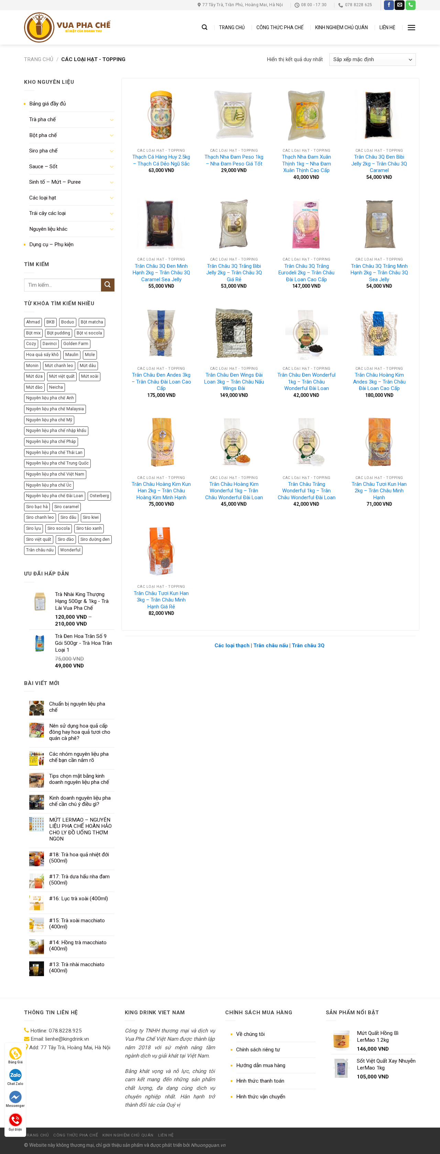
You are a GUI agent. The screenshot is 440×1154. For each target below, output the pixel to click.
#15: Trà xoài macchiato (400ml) (77, 923)
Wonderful (70, 550)
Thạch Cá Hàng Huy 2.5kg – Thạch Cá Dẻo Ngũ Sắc (161, 160)
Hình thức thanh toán (260, 1081)
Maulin (71, 354)
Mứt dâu (88, 365)
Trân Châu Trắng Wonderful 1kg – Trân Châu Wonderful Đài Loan (307, 491)
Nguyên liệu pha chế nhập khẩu (56, 430)
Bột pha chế (43, 135)
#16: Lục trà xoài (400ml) (78, 898)
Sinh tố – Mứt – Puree (55, 182)
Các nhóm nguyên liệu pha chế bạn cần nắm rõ (79, 757)
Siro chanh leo (40, 517)
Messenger (15, 1106)
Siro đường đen (95, 539)
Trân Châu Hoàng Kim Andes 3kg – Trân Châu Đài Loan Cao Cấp (379, 381)
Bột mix (33, 333)
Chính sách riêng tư (258, 1050)
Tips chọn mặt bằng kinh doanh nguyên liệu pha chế (79, 779)
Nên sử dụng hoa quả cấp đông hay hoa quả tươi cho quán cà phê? (79, 732)
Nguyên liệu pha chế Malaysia (55, 409)
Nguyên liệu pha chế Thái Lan (54, 452)
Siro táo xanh (89, 528)
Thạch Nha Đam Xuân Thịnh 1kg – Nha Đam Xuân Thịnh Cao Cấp (306, 163)
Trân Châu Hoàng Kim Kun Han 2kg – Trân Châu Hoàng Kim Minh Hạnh (161, 491)
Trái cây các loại (47, 213)
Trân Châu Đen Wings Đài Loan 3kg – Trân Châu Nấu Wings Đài (234, 381)
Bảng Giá (15, 1062)
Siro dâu (68, 517)
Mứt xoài (89, 376)
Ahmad (33, 322)
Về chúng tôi (250, 1034)
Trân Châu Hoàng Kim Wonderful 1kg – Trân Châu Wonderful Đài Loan (234, 491)
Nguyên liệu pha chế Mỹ (49, 420)
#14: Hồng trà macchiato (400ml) (78, 945)
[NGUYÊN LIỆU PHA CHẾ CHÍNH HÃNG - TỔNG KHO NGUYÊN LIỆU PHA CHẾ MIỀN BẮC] (67, 27)
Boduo (67, 322)
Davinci (50, 343)
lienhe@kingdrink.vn (67, 1039)
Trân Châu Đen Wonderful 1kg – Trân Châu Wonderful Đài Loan (306, 381)
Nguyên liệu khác (48, 229)
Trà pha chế (42, 119)
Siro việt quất (38, 539)
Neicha (56, 387)
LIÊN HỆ (387, 27)
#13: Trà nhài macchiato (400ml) (76, 967)
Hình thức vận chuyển (260, 1097)
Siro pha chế (43, 151)
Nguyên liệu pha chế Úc (49, 485)
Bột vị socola (89, 333)
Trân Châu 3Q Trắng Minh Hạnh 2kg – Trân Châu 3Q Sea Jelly (379, 273)
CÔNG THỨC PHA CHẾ (280, 27)
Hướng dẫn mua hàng (260, 1065)
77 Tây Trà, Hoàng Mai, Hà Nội (74, 1047)
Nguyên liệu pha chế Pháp (51, 441)
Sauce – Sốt (43, 166)
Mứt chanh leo (59, 365)
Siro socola (58, 528)
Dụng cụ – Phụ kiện (51, 244)
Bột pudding (58, 333)
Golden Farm (75, 343)
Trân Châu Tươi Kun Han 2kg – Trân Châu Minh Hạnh (379, 491)
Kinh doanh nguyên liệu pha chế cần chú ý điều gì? (80, 801)
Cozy (31, 343)
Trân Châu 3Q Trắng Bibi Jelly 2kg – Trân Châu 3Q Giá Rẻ (234, 273)
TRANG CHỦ (232, 27)
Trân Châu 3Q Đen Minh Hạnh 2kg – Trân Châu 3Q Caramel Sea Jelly (161, 273)
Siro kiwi (91, 517)
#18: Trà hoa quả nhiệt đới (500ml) (79, 858)
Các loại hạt (42, 198)
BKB (50, 322)
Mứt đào (34, 387)
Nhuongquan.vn (208, 1145)
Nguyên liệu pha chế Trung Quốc (57, 463)
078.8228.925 (65, 1031)
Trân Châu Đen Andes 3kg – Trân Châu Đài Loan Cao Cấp (161, 381)
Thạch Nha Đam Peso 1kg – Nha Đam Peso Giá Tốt (234, 160)
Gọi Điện (15, 1129)
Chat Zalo (15, 1084)
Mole (90, 354)
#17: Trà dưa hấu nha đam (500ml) (79, 879)
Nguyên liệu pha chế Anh (50, 398)
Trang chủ (38, 59)
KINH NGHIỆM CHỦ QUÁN (341, 27)
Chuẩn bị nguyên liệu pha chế (77, 707)
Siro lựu (33, 528)
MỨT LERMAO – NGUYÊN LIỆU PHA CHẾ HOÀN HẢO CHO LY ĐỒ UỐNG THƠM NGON (80, 829)
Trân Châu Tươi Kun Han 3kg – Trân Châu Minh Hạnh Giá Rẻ (161, 600)
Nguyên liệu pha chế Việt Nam (55, 474)
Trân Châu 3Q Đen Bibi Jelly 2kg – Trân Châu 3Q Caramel (379, 163)
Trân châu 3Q (308, 645)
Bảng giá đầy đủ (47, 104)
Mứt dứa (34, 376)
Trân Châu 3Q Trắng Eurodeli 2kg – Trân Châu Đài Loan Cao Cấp (306, 273)
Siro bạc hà (37, 506)
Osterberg (99, 495)
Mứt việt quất (62, 376)
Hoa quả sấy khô (42, 354)
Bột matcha (92, 322)
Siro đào (66, 539)
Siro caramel (66, 506)
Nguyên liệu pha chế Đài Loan (54, 495)
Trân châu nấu (40, 550)
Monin (32, 365)
